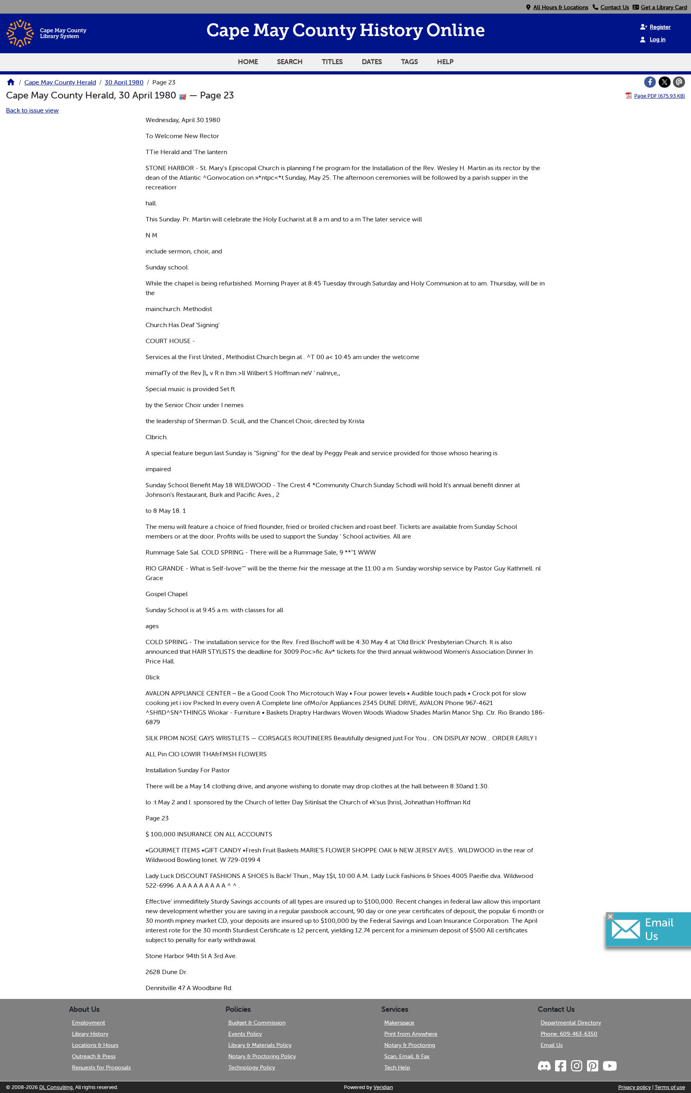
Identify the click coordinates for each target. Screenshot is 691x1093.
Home (248, 61)
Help (445, 61)
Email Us (552, 1045)
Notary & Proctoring (409, 1045)
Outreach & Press (94, 1056)
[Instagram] (576, 1066)
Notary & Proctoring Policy (262, 1056)
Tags (409, 61)
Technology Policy (251, 1067)
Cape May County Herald (60, 82)
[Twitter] (665, 82)
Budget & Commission (257, 1022)
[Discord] (545, 1066)
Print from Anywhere (410, 1033)
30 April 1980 (124, 82)
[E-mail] (679, 82)
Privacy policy (634, 1087)
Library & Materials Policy (260, 1045)
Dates (372, 61)
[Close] (610, 916)
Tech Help (397, 1067)
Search (290, 61)
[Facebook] (650, 82)
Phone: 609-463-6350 (569, 1033)
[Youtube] (609, 1066)
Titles (332, 61)
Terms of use (670, 1087)
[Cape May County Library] (11, 84)
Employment (88, 1022)
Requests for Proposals (101, 1067)
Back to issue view (32, 110)
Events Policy (245, 1033)
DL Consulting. (56, 1087)
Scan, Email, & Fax (406, 1056)
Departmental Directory (571, 1022)
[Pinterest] (592, 1066)
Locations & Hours (95, 1045)
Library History (90, 1033)
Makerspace (399, 1022)
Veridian (383, 1087)
